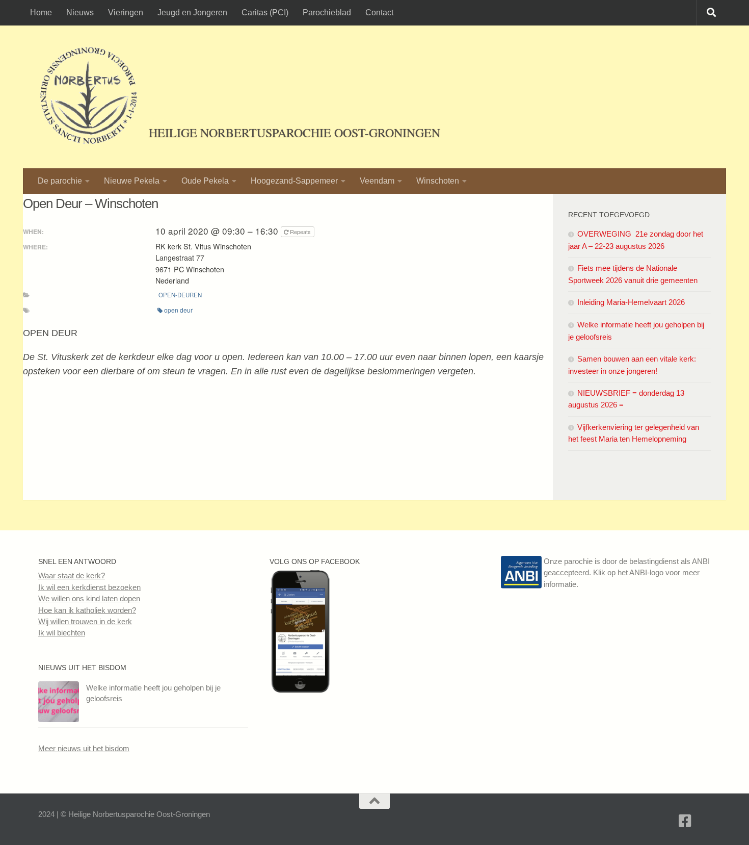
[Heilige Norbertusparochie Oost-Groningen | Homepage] (88, 97)
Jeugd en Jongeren (192, 12)
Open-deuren (180, 295)
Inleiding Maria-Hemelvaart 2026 (631, 302)
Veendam (377, 180)
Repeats (300, 231)
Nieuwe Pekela (131, 180)
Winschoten (437, 180)
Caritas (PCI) (265, 12)
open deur (178, 309)
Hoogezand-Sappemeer (294, 180)
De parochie (60, 180)
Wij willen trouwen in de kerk (85, 621)
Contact (379, 12)
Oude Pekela (205, 180)
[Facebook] (685, 821)
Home (41, 12)
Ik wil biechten (61, 632)
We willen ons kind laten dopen (89, 598)
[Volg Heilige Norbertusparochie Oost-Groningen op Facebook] (300, 689)
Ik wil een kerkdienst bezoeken (89, 587)
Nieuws (80, 12)
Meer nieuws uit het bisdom (83, 748)
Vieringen (125, 12)
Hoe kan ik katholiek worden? (87, 610)
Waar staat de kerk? (71, 575)
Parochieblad (327, 12)
